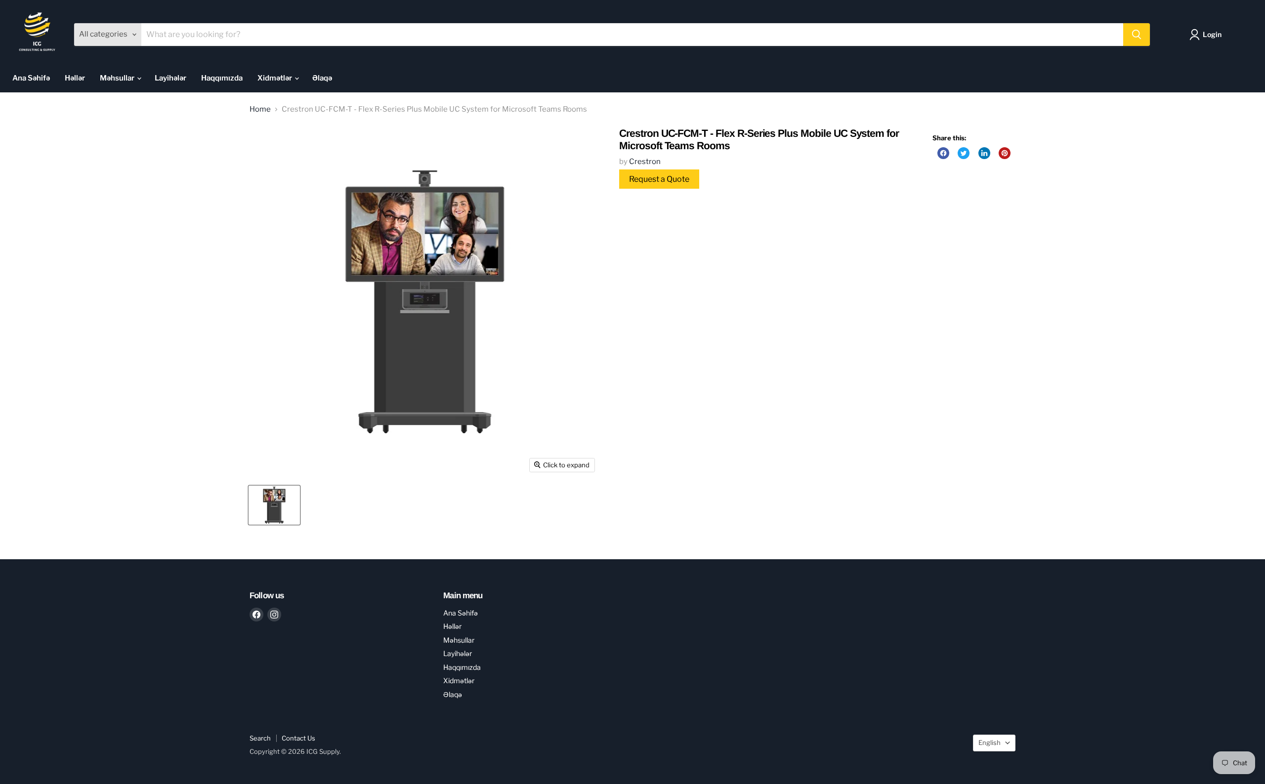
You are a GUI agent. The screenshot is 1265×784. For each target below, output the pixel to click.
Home (260, 109)
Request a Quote (659, 179)
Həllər (75, 78)
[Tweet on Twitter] (964, 153)
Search (260, 738)
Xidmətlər (275, 78)
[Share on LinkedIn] (984, 153)
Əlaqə (322, 78)
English (989, 742)
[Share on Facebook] (943, 153)
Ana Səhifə (31, 78)
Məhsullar (118, 78)
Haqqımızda (222, 78)
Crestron (645, 161)
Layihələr (170, 78)
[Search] (1136, 34)
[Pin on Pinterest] (1005, 153)
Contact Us (298, 738)
